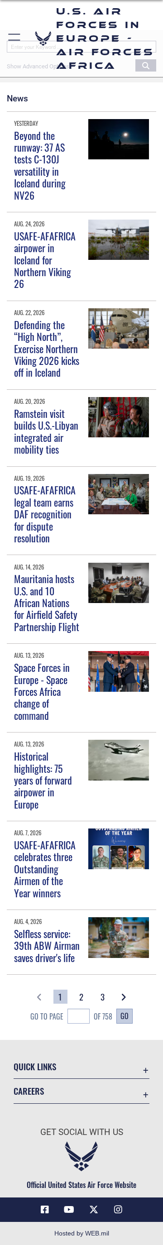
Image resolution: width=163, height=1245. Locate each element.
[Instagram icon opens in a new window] (118, 1209)
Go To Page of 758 (71, 1016)
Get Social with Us (81, 1132)
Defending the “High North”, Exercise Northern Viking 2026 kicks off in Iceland (46, 348)
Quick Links (35, 1066)
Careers (29, 1090)
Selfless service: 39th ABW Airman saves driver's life (47, 945)
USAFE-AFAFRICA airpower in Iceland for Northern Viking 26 (45, 260)
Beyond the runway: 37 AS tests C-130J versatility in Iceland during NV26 (40, 165)
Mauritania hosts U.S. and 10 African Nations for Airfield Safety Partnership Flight (46, 602)
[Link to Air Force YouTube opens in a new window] (69, 1209)
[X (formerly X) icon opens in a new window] (94, 1209)
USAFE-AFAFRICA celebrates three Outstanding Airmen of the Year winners (45, 869)
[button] (14, 38)
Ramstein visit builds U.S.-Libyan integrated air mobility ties (46, 431)
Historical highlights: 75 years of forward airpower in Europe (43, 780)
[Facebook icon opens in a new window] (45, 1209)
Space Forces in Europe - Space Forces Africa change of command (42, 691)
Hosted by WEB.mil (81, 1233)
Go (124, 1015)
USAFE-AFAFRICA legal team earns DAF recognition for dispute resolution (45, 514)
